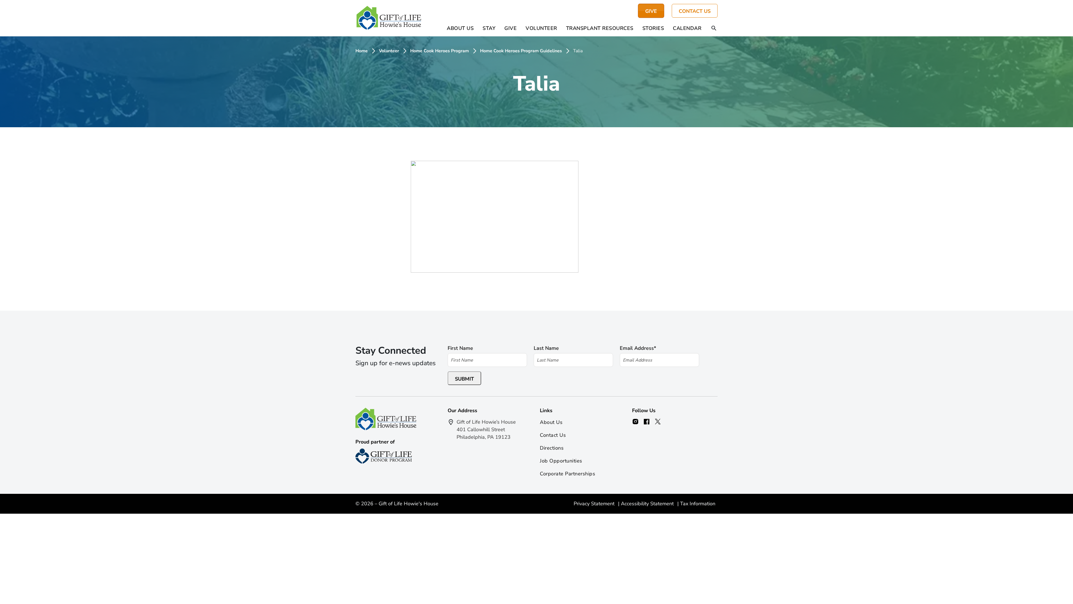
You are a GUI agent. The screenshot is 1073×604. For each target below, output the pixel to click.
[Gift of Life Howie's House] (388, 18)
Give (510, 28)
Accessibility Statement (648, 503)
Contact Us (695, 11)
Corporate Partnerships (567, 473)
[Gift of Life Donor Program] (383, 456)
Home (361, 51)
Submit (464, 379)
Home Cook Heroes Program (439, 51)
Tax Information (697, 503)
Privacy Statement (595, 503)
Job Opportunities (561, 460)
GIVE (651, 11)
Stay (489, 28)
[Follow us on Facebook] (646, 421)
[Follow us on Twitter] (657, 421)
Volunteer (541, 28)
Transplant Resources (599, 28)
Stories (653, 28)
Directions (552, 448)
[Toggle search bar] (714, 28)
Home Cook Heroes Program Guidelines (521, 51)
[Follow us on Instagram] (635, 421)
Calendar (687, 28)
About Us (460, 28)
